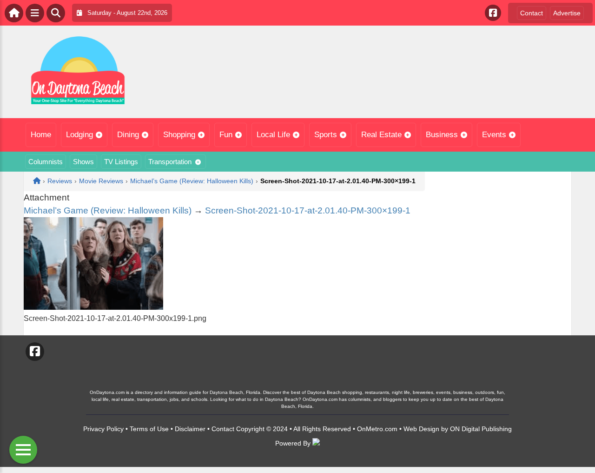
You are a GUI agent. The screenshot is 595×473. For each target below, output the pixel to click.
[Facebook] (493, 13)
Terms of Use (149, 429)
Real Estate (381, 134)
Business (442, 134)
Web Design (421, 429)
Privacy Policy (103, 429)
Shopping (179, 134)
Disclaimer (190, 429)
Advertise (567, 13)
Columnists (45, 162)
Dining (128, 134)
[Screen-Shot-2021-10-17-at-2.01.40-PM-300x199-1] (93, 307)
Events (494, 134)
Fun (225, 134)
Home (41, 134)
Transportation (170, 162)
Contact (531, 13)
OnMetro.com (377, 429)
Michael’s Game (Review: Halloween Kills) (108, 210)
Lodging (79, 134)
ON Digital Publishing (481, 429)
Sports (325, 134)
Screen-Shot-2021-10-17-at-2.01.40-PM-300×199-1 (307, 210)
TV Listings (121, 162)
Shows (83, 162)
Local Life (273, 134)
